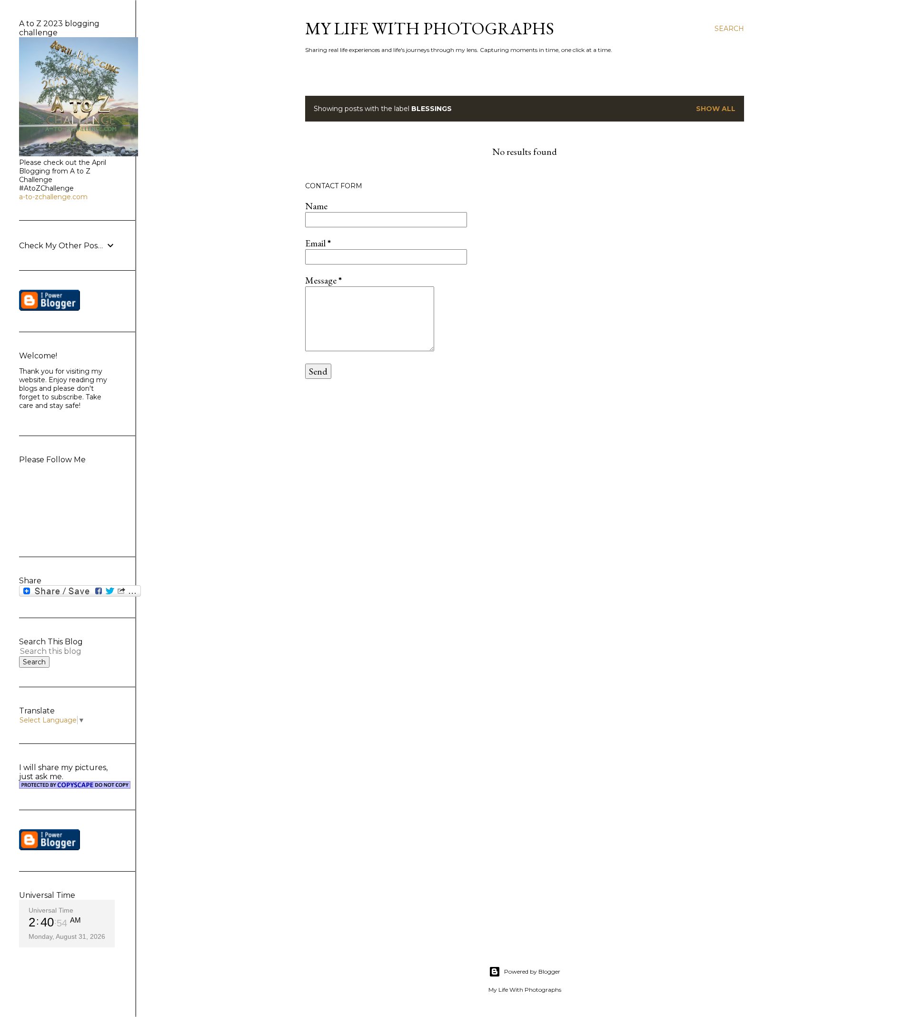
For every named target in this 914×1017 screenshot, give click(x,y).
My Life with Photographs (429, 28)
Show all (715, 108)
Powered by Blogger (532, 971)
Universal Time (51, 910)
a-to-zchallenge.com (53, 197)
